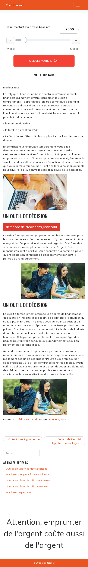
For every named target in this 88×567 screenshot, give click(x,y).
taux (63, 419)
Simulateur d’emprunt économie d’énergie (27, 474)
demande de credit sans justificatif (31, 227)
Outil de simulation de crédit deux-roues (27, 486)
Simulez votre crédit (44, 60)
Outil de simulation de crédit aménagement (28, 480)
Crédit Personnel (26, 419)
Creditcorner (15, 5)
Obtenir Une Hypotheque (24, 439)
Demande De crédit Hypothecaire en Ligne (66, 441)
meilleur (54, 419)
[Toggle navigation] (77, 5)
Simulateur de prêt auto (18, 492)
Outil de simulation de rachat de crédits (26, 468)
